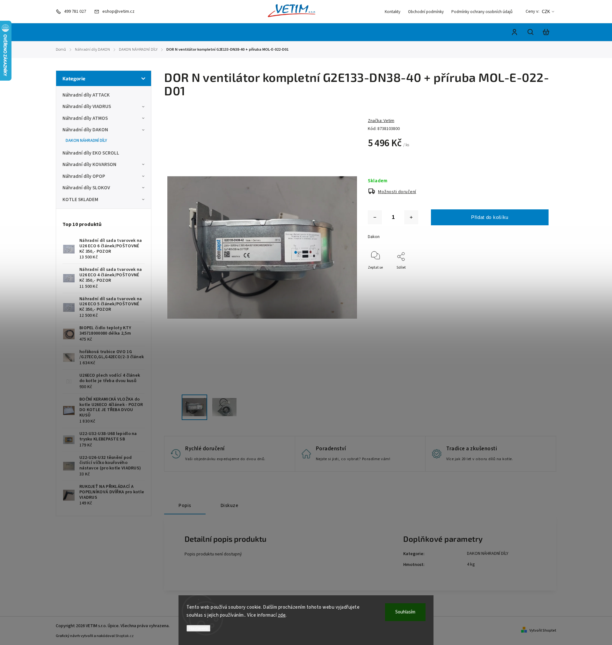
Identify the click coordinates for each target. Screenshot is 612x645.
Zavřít (529, 276)
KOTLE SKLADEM (80, 199)
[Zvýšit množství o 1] (411, 217)
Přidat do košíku (489, 217)
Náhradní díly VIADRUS (86, 106)
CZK (546, 11)
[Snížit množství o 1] (375, 217)
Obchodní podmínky (426, 12)
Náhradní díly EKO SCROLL (90, 152)
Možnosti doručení (397, 192)
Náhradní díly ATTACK (86, 94)
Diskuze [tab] (229, 505)
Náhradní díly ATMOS (85, 118)
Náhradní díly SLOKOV (86, 187)
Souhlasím (405, 612)
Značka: (381, 121)
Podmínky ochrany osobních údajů (482, 12)
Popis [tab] (184, 505)
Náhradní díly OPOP (83, 176)
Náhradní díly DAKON (85, 129)
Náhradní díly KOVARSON (89, 164)
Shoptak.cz (124, 636)
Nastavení (198, 628)
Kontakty (392, 12)
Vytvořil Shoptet (542, 630)
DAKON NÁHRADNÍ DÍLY (86, 140)
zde (282, 615)
